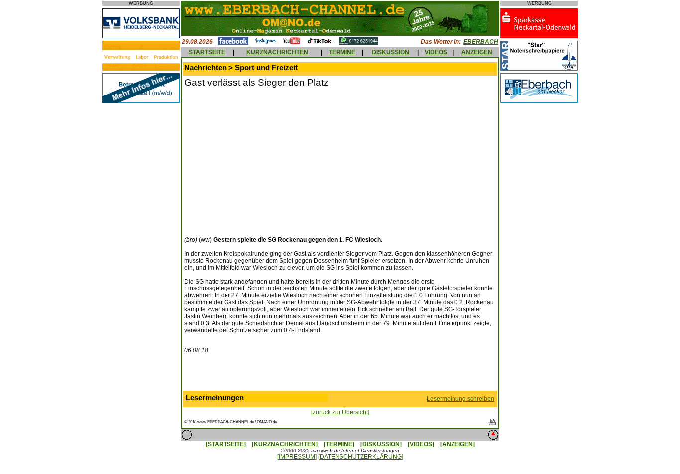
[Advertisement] (267, 160)
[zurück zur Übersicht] (340, 412)
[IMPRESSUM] (297, 456)
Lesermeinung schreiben (460, 398)
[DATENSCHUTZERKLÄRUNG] (360, 456)
